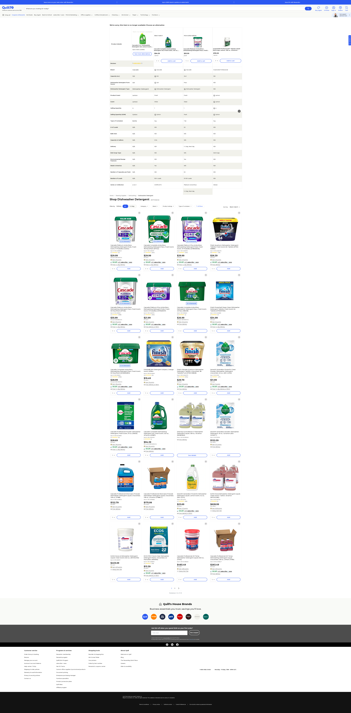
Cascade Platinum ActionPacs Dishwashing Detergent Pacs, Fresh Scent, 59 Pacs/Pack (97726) (195, 50)
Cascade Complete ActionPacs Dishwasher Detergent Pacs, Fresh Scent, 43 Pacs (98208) (191, 309)
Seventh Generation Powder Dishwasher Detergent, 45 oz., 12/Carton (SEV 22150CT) (224, 433)
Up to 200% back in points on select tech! (175, 2)
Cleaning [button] (115, 15)
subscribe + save (58, 15)
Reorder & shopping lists (96, 654)
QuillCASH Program (62, 660)
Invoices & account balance (32, 663)
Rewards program (61, 657)
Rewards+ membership (63, 654)
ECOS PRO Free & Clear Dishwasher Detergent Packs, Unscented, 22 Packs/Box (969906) (156, 557)
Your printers (92, 660)
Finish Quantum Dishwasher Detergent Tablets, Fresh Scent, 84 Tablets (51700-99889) (224, 247)
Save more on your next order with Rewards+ (58, 2)
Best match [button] (234, 207)
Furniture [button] (155, 15)
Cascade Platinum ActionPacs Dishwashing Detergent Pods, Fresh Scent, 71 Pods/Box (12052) (123, 247)
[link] (139, 213)
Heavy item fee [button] (217, 510)
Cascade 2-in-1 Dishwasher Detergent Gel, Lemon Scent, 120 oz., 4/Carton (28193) (142, 46)
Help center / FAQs (30, 666)
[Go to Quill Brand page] (145, 617)
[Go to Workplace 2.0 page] (206, 617)
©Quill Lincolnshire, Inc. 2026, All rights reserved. (135, 697)
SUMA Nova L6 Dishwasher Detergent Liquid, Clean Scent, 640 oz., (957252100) (125, 557)
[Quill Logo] (8, 7)
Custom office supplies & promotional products (70, 669)
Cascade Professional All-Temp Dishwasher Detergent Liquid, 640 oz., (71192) (190, 557)
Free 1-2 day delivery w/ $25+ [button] (221, 389)
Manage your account (30, 660)
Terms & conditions (144, 704)
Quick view (124, 238)
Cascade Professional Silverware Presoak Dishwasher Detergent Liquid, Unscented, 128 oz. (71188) (125, 495)
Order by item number (95, 663)
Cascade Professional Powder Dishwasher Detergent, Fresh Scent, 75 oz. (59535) (125, 432)
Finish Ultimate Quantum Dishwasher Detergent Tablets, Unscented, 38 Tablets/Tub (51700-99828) (190, 371)
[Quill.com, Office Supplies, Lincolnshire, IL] (116, 697)
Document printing (62, 672)
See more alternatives (142, 54)
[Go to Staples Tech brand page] (188, 617)
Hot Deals (29, 15)
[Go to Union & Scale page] (197, 617)
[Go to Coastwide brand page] (153, 617)
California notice (168, 704)
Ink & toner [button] (125, 15)
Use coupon (194, 632)
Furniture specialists (62, 678)
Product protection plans (64, 681)
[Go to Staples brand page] (180, 617)
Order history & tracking (31, 654)
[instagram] (167, 644)
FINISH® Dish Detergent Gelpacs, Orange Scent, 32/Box (159, 370)
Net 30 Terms (60, 666)
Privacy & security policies (32, 675)
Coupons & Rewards (18, 15)
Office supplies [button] (86, 15)
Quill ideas (59, 684)
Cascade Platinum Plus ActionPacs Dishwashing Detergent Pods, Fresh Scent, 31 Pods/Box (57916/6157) (156, 309)
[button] (308, 8)
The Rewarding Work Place (129, 660)
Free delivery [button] (216, 264)
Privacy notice (156, 704)
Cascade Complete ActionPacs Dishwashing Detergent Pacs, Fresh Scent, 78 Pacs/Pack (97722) (159, 247)
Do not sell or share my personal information (201, 704)
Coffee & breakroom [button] (101, 15)
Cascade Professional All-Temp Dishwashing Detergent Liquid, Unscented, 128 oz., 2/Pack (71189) (222, 557)
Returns (26, 657)
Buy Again (37, 15)
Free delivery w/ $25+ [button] (152, 327)
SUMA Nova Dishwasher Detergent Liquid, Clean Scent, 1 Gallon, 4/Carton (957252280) (225, 495)
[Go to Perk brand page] (171, 617)
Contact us (27, 678)
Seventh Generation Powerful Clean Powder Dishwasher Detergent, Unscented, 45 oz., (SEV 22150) (223, 371)
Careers (123, 663)
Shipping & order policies (31, 669)
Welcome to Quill (126, 654)
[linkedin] (172, 644)
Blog (122, 657)
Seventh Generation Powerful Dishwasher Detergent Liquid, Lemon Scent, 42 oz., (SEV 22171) (192, 495)
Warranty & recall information (33, 672)
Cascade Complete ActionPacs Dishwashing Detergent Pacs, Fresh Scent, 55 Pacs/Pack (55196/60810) (126, 371)
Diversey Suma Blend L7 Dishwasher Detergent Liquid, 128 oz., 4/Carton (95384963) (190, 433)
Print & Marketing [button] (71, 15)
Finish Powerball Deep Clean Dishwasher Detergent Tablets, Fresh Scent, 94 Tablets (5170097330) (225, 309)
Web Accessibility (126, 666)
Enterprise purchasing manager (66, 675)
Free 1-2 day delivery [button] (118, 264)
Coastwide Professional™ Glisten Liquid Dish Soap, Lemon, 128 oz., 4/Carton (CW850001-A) (226, 50)
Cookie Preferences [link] (181, 704)
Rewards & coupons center (96, 666)
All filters (200, 206)
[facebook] (177, 644)
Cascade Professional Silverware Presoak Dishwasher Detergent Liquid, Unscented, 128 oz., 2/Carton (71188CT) (159, 495)
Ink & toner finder (93, 657)
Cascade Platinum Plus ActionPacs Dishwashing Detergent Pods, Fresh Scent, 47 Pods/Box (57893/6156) (190, 247)
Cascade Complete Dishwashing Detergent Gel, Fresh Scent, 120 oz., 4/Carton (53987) (166, 50)
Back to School (47, 15)
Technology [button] (144, 15)
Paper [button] (134, 15)
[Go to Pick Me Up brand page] (162, 617)
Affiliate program (61, 687)
